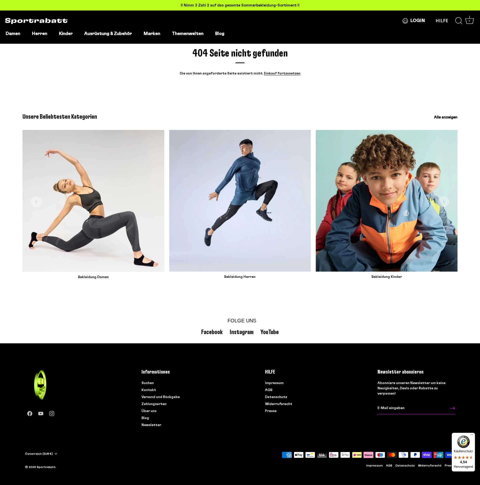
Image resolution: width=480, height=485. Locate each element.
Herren (39, 33)
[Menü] (472, 436)
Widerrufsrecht (278, 404)
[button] (36, 201)
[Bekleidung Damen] (93, 201)
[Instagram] (51, 412)
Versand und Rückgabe (161, 397)
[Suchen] (459, 20)
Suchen (148, 383)
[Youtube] (40, 412)
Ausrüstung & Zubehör (108, 33)
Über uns (149, 411)
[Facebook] (29, 412)
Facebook (212, 332)
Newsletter (151, 425)
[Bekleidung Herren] (240, 201)
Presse (270, 411)
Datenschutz (276, 397)
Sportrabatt (46, 466)
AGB (268, 390)
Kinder (66, 33)
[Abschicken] (452, 408)
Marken (152, 33)
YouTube (269, 332)
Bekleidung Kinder (387, 277)
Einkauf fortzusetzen (282, 73)
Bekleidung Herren (240, 277)
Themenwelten (188, 33)
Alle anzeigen (446, 117)
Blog (219, 33)
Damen (13, 33)
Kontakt (149, 390)
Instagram (242, 332)
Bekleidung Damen (93, 277)
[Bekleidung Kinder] (387, 201)
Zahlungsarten (154, 404)
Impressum (274, 383)
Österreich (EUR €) (39, 453)
